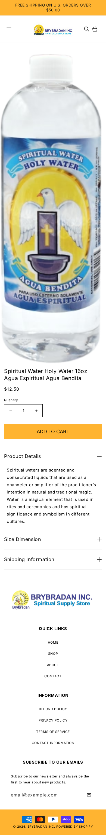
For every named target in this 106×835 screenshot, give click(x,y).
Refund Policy (53, 709)
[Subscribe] (89, 795)
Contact (52, 676)
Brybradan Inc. (41, 826)
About (53, 665)
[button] (9, 29)
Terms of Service (53, 732)
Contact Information (53, 743)
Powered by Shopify (74, 826)
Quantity (11, 400)
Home (53, 642)
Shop (53, 653)
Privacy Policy (53, 720)
